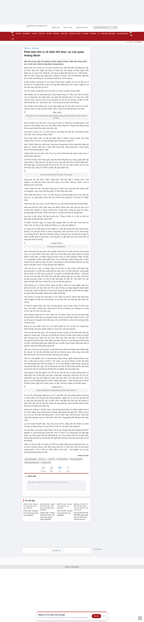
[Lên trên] (140, 618)
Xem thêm (55, 550)
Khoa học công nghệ (108, 33)
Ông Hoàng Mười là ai (32, 462)
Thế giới (49, 33)
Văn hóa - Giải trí (74, 33)
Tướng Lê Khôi (45, 462)
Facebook (43, 471)
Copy (68, 471)
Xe (99, 33)
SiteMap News (75, 567)
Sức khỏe (85, 33)
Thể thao (42, 33)
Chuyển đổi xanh (122, 33)
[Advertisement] (107, 75)
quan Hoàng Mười (30, 459)
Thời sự (18, 33)
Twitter (51, 471)
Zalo (60, 471)
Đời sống (93, 33)
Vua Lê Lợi (42, 459)
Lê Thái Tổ (51, 459)
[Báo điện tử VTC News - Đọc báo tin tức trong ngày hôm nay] (37, 28)
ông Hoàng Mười (62, 459)
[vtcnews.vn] (43, 468)
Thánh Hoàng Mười (76, 459)
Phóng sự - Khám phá (31, 48)
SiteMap (67, 567)
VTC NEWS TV (26, 33)
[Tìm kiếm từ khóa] (116, 27)
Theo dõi (96, 616)
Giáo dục (56, 33)
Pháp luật (64, 33)
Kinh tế (34, 33)
